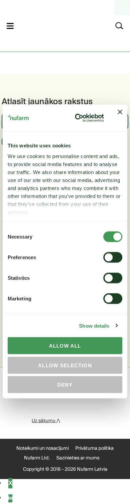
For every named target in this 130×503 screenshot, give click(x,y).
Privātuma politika (94, 448)
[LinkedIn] (10, 498)
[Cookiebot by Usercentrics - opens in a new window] (77, 118)
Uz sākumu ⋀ (46, 421)
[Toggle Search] (119, 26)
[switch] (112, 257)
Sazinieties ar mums (77, 458)
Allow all (65, 346)
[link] (56, 25)
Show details (94, 325)
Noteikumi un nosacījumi (42, 448)
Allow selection (65, 365)
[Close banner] (120, 118)
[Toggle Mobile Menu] (10, 26)
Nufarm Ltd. (37, 458)
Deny (65, 385)
